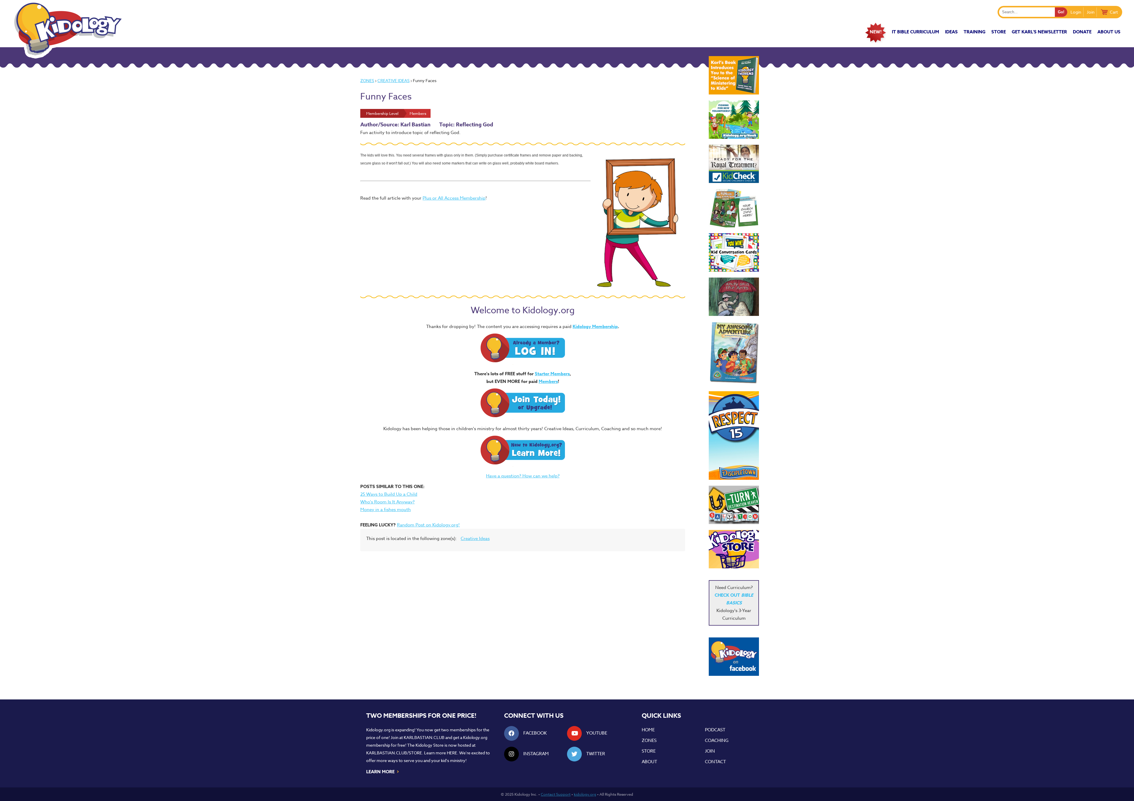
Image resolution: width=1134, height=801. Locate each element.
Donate (1082, 32)
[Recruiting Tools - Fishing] (734, 119)
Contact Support (556, 794)
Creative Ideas (393, 80)
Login (1076, 12)
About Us (1108, 32)
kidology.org (585, 794)
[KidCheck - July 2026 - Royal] (734, 164)
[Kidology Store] (734, 549)
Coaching (717, 740)
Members (548, 381)
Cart (1114, 12)
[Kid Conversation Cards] (734, 252)
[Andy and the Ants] (734, 297)
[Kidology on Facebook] (734, 656)
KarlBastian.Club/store (394, 753)
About (649, 761)
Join (1090, 12)
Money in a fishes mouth (385, 509)
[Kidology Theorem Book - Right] (734, 75)
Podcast (715, 730)
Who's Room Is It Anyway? (387, 502)
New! (876, 32)
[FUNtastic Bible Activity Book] (734, 208)
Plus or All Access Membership (454, 198)
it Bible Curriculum (915, 32)
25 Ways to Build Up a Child (388, 494)
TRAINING (974, 32)
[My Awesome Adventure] (734, 353)
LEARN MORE (383, 771)
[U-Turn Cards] (734, 505)
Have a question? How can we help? (523, 476)
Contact (715, 761)
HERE (452, 753)
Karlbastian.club (424, 737)
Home (648, 730)
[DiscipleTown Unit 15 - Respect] (734, 435)
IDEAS (951, 32)
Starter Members (552, 374)
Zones (367, 80)
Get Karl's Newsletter (1039, 32)
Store (998, 32)
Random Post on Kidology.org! (428, 525)
